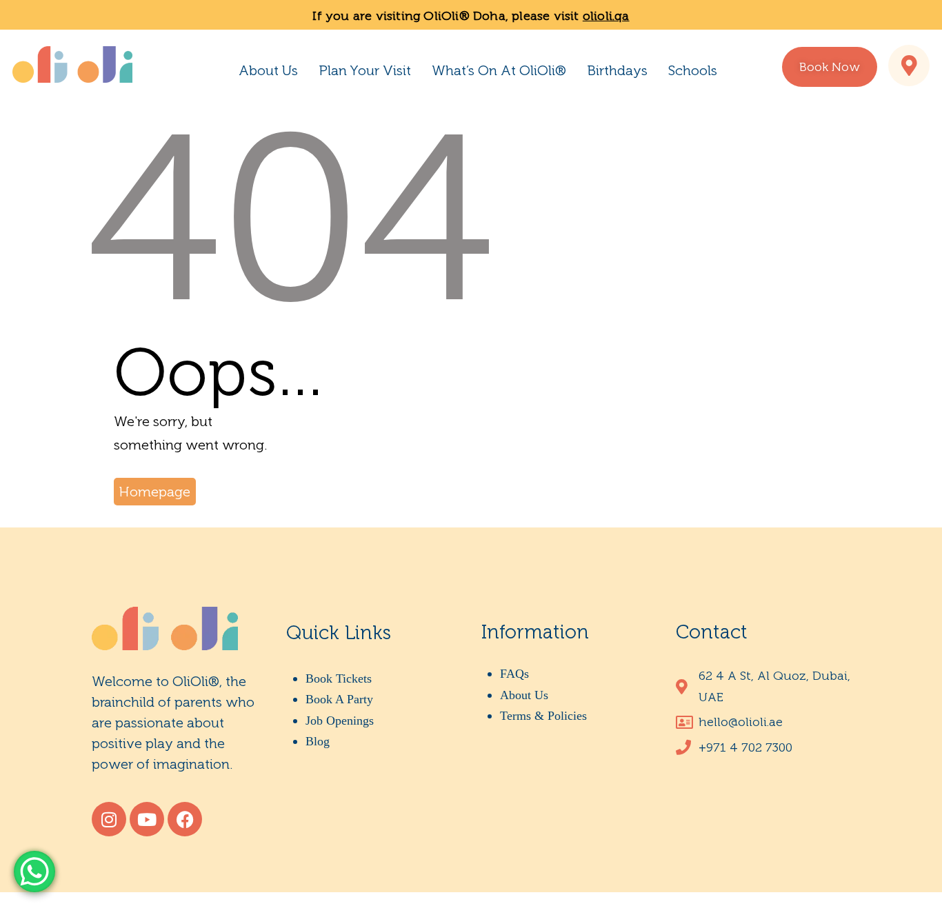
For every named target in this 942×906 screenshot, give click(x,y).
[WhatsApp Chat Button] (34, 871)
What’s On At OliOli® (499, 70)
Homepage (154, 491)
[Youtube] (147, 819)
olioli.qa (606, 15)
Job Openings (339, 720)
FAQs (514, 674)
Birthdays (617, 70)
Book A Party (339, 699)
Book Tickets (338, 678)
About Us (268, 70)
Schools (692, 70)
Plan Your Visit (365, 70)
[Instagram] (109, 819)
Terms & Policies (543, 716)
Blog (317, 741)
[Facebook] (185, 819)
